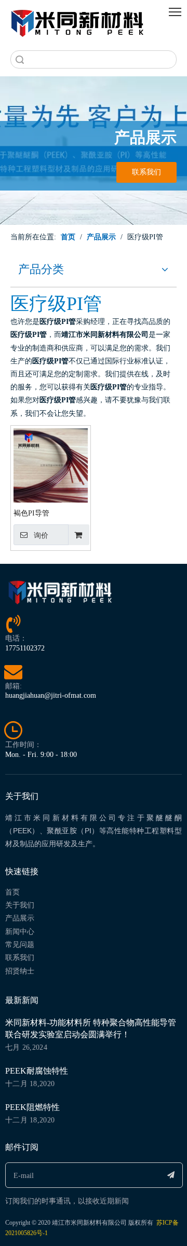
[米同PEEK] (77, 21)
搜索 (20, 59)
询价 (41, 535)
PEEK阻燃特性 (32, 1107)
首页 (12, 892)
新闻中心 (19, 932)
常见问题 (19, 945)
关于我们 (19, 905)
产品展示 (19, 918)
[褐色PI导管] (51, 465)
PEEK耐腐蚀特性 (36, 1070)
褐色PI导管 (31, 513)
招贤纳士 (19, 971)
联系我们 (146, 172)
